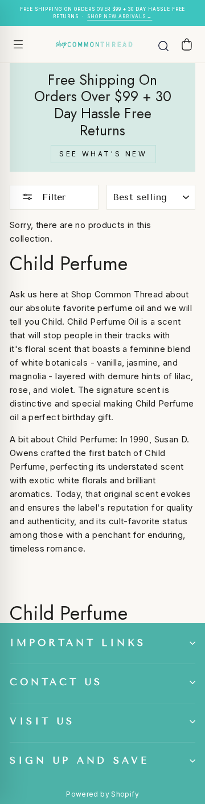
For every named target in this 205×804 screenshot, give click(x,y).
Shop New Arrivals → (119, 16)
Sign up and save (79, 760)
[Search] (163, 44)
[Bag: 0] (187, 44)
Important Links (78, 642)
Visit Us (42, 721)
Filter (52, 197)
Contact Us (56, 682)
